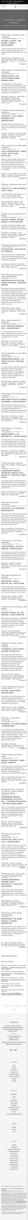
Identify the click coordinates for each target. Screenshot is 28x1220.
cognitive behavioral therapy (17, 344)
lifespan (16, 203)
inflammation (10, 531)
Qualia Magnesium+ (14, 1164)
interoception (10, 905)
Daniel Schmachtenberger (10, 38)
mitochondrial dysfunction (8, 99)
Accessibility (14, 1105)
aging (21, 203)
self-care (19, 311)
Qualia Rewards (14, 1109)
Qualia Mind (14, 1147)
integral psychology (7, 824)
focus (12, 265)
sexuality (3, 491)
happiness (11, 564)
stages (22, 58)
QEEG (2, 453)
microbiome (17, 101)
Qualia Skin (20, 596)
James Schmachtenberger (9, 217)
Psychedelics (4, 264)
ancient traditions (6, 419)
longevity (4, 204)
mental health (13, 96)
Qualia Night (14, 1167)
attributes (17, 674)
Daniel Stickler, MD (8, 73)
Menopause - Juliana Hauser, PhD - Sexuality (13, 980)
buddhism (19, 563)
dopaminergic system (16, 417)
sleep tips (19, 529)
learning (18, 133)
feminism (21, 493)
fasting (15, 707)
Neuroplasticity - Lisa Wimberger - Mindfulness (13, 974)
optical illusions (5, 866)
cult (16, 905)
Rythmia (10, 234)
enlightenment (5, 903)
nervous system (22, 566)
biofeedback (22, 450)
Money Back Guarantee (14, 1107)
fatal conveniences (12, 173)
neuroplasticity (10, 634)
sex (8, 493)
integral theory (21, 383)
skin (9, 596)
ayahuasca (4, 234)
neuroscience (11, 133)
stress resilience (16, 679)
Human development (6, 381)
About (14, 1065)
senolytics (16, 201)
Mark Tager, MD (7, 578)
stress (10, 345)
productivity (18, 265)
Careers (14, 1078)
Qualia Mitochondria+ (14, 1151)
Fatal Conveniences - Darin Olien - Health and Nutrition (13, 153)
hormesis (3, 176)
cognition (15, 708)
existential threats (18, 824)
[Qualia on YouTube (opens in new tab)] (16, 1050)
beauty (9, 597)
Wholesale (14, 1081)
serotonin (4, 747)
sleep (17, 452)
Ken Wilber (4, 384)
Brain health (4, 96)
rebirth (3, 905)
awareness (23, 381)
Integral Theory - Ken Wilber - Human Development (11, 43)
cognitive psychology (20, 175)
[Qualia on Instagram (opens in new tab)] (13, 1050)
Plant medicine (5, 232)
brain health (12, 137)
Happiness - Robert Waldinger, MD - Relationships (13, 968)
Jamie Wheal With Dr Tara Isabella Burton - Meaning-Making (13, 282)
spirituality (21, 59)
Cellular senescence (6, 201)
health (20, 173)
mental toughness (6, 679)
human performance (18, 675)
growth (3, 386)
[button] (15, 7)
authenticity (13, 311)
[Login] (22, 7)
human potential (5, 567)
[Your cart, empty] (26, 7)
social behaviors (21, 491)
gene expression (8, 945)
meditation (4, 780)
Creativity (4, 133)
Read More (22, 63)
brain (18, 61)
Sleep (2, 528)
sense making (5, 61)
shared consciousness (16, 902)
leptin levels (4, 533)
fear (10, 341)
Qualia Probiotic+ (14, 1169)
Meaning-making (5, 308)
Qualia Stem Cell (14, 1160)
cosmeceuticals (21, 599)
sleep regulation (5, 529)
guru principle (21, 903)
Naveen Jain (6, 916)
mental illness (21, 96)
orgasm (3, 493)
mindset (3, 674)
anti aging (19, 710)
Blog (14, 1131)
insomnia (13, 529)
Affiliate (14, 1067)
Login (14, 1096)
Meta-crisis (4, 821)
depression (4, 101)
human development (6, 59)
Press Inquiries (14, 1070)
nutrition (10, 176)
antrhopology (5, 494)
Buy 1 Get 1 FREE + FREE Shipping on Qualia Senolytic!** (12, 2)
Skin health (4, 596)
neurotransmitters (6, 745)
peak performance (6, 677)
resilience (4, 173)
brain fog (8, 102)
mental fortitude (20, 777)
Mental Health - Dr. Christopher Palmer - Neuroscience (11, 78)
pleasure (21, 745)
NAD (2, 942)
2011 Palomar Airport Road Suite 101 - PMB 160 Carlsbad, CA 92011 (14, 1037)
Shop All (14, 1144)
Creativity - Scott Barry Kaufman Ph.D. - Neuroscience (12, 118)
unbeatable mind (10, 777)
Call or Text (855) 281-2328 (15, 1044)
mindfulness (4, 136)
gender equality (14, 494)
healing (15, 234)
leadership (15, 677)
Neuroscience (5, 341)
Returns (14, 1111)
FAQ (14, 1098)
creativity (7, 265)
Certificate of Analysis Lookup (14, 1114)
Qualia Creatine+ (14, 1162)
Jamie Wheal (6, 278)
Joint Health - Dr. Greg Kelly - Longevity (12, 986)
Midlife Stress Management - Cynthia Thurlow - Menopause (12, 994)
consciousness (15, 58)
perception (12, 863)
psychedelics (13, 232)
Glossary (14, 1129)
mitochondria (15, 98)
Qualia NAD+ (14, 1153)
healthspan (10, 203)
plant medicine (13, 632)
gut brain (11, 101)
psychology (12, 61)
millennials (12, 309)
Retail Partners (14, 1100)
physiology (4, 345)
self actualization (20, 134)
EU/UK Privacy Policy (14, 1074)
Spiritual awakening (6, 900)
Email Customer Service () (15, 1042)
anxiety (19, 99)
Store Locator (14, 1103)
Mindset (3, 777)
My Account (14, 1094)
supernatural (8, 420)
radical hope (4, 826)
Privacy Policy (14, 1072)
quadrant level (12, 384)
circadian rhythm (9, 528)
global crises (12, 826)
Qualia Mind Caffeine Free (14, 1149)
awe (26, 864)
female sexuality (11, 491)
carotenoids (15, 597)
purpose (3, 235)
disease (22, 945)
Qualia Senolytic (14, 1156)
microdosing (12, 264)
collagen (3, 597)
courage (15, 341)
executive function (10, 452)
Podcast (14, 1127)
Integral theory (5, 58)
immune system (19, 531)
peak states (12, 563)
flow (2, 265)
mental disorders (6, 98)
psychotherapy (5, 635)
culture (16, 493)
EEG (26, 452)
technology (13, 267)
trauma (20, 232)
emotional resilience (21, 780)
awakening (16, 381)
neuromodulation (17, 453)
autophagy (10, 204)
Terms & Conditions (14, 1076)
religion (15, 59)
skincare (13, 596)
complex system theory (17, 864)
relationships (12, 383)
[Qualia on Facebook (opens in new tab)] (11, 1050)
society (18, 308)
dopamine (7, 417)
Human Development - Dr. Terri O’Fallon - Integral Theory (12, 361)
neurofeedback (13, 450)
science (11, 493)
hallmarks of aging (19, 204)
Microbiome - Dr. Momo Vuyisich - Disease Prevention (11, 921)
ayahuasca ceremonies (14, 631)
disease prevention (13, 944)
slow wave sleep (19, 528)
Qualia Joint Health (14, 1158)
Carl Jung (21, 416)
